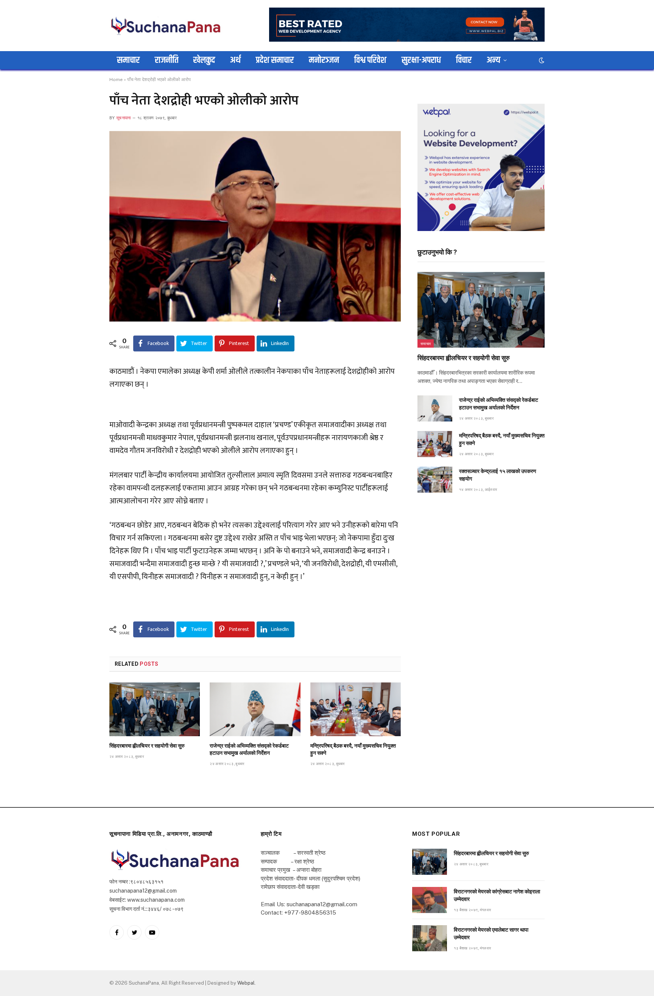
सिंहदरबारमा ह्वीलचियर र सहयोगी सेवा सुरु (147, 746)
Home (116, 79)
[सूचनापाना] (166, 25)
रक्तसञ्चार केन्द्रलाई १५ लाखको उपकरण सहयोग (497, 475)
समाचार (128, 60)
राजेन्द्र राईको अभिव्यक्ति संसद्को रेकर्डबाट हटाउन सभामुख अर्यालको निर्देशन (249, 749)
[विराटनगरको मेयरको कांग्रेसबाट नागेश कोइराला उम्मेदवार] (429, 900)
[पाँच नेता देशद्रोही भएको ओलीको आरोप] (255, 226)
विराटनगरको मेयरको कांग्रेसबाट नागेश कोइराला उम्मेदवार (497, 895)
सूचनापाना (123, 118)
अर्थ (235, 60)
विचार (464, 60)
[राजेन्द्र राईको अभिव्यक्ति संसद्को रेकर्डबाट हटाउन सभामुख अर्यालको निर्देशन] (255, 709)
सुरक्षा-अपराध (421, 60)
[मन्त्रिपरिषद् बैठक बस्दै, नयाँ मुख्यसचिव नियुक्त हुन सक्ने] (355, 709)
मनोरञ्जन (324, 60)
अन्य (493, 60)
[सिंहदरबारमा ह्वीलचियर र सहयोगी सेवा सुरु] (154, 709)
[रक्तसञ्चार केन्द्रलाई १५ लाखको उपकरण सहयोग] (434, 480)
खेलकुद (204, 60)
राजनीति (166, 60)
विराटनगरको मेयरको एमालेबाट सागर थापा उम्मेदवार (491, 933)
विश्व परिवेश (370, 60)
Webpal (246, 983)
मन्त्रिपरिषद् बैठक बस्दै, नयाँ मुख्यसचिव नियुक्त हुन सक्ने (353, 749)
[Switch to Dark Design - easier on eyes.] (541, 60)
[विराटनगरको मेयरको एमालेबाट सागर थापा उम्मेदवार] (429, 938)
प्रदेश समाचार (275, 60)
